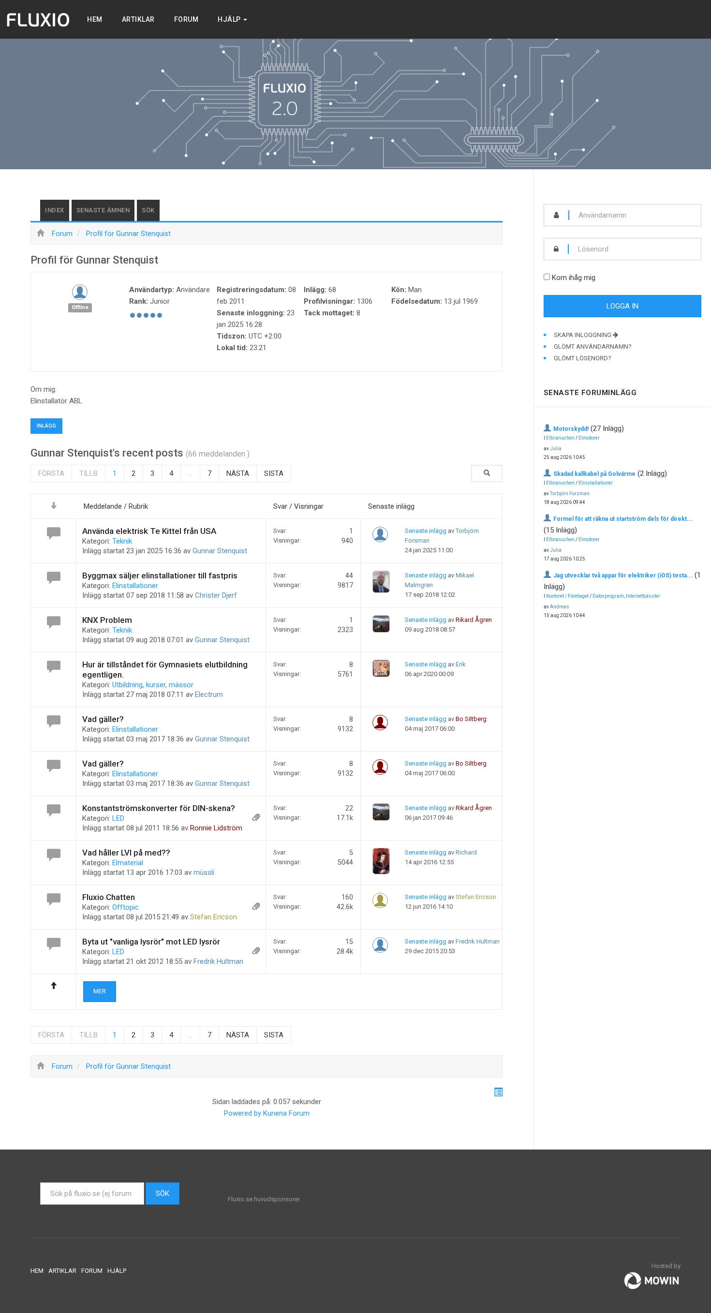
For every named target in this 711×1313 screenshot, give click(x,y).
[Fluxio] (38, 19)
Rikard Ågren (474, 619)
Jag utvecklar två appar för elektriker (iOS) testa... (623, 575)
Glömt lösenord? (582, 358)
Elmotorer (589, 438)
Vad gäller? (103, 719)
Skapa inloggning (583, 335)
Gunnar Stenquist (220, 550)
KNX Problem (107, 620)
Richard (466, 852)
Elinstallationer (135, 585)
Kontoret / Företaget (567, 596)
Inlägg (46, 426)
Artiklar (138, 19)
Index (54, 210)
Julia (556, 448)
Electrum (209, 694)
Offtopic (125, 907)
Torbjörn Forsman (570, 493)
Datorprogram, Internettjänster (626, 596)
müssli (203, 872)
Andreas (559, 606)
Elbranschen (560, 438)
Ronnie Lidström (216, 828)
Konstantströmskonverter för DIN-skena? (158, 808)
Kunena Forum (286, 1113)
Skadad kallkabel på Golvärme (594, 474)
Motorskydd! (571, 429)
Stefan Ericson (213, 917)
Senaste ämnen (103, 210)
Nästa (237, 473)
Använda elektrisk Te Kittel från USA (149, 531)
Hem (95, 19)
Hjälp (230, 19)
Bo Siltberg (471, 719)
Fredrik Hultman (218, 961)
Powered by (242, 1113)
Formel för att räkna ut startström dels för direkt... (623, 519)
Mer (99, 991)
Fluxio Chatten (108, 897)
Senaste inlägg (425, 530)
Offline (80, 307)
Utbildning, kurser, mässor (152, 684)
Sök (148, 210)
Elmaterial (127, 862)
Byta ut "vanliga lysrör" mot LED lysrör (151, 941)
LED (118, 818)
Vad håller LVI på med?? (126, 852)
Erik (461, 664)
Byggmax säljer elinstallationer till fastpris (159, 575)
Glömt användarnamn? (593, 346)
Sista (273, 473)
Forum (186, 19)
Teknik (122, 541)
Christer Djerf (216, 595)
